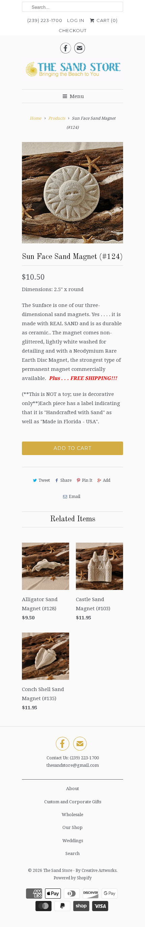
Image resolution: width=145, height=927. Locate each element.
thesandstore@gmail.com (73, 765)
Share (65, 480)
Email (74, 496)
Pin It (87, 480)
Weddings (72, 840)
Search (72, 853)
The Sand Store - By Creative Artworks (79, 870)
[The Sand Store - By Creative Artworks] (72, 71)
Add (106, 480)
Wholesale (72, 814)
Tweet (44, 480)
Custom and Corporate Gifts (72, 801)
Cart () (106, 20)
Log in (75, 20)
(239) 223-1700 (44, 20)
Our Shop (72, 827)
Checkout (73, 30)
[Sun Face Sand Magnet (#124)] (72, 192)
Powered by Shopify (73, 878)
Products (56, 118)
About (72, 788)
